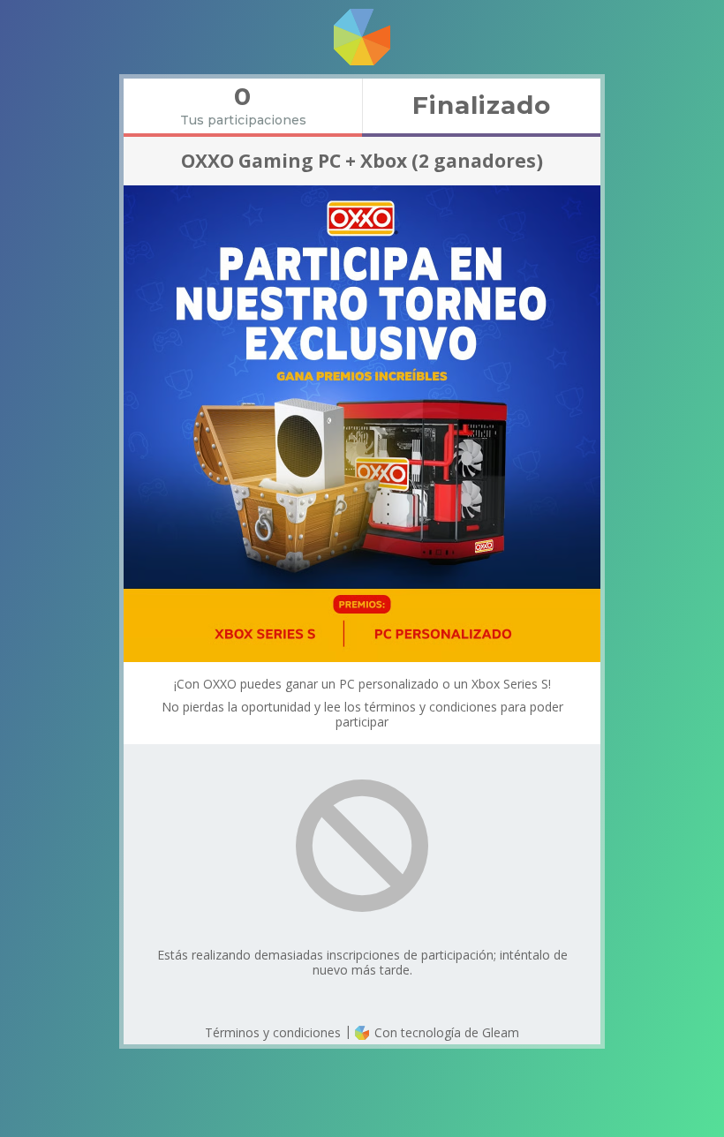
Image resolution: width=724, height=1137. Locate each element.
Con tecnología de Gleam (445, 1032)
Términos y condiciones (273, 1032)
